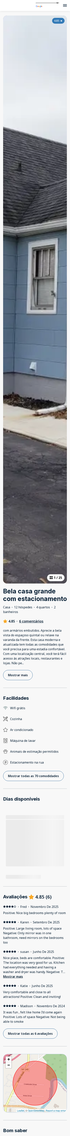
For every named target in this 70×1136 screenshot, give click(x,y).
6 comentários (31, 621)
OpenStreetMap (36, 1110)
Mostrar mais (13, 976)
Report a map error (56, 1110)
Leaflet (20, 1110)
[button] (8, 1059)
